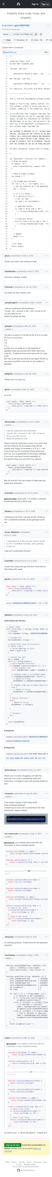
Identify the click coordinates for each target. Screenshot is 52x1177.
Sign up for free (12, 1145)
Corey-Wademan (12, 532)
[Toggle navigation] (3, 4)
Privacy (14, 1162)
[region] (26, 152)
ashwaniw (9, 937)
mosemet (9, 793)
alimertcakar (10, 422)
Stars (38, 40)
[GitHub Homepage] (18, 1170)
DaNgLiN (8, 374)
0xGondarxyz (10, 770)
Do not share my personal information (26, 1166)
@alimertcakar (10, 499)
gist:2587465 (22, 25)
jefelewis (8, 615)
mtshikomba (10, 271)
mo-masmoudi (11, 834)
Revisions (22, 40)
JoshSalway (10, 955)
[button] (36, 34)
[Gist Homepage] (18, 4)
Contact (19, 1164)
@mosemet (9, 842)
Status (29, 1162)
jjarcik (7, 579)
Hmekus (8, 511)
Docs (45, 1162)
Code (8, 40)
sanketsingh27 (11, 303)
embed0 (8, 326)
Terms (7, 1162)
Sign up (45, 4)
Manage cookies (30, 1164)
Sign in (35, 4)
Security (22, 1162)
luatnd (7, 1038)
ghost (7, 256)
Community (37, 1162)
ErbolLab (8, 287)
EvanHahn (7, 25)
